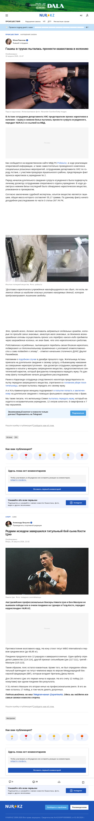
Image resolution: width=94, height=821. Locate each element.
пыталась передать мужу (61, 398)
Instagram (78, 503)
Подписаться (78, 413)
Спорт (8, 517)
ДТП (49, 21)
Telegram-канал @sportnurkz (48, 694)
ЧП (44, 21)
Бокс (14, 517)
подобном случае (27, 359)
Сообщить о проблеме (56, 807)
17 (12, 739)
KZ (81, 15)
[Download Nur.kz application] (47, 6)
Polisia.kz (62, 163)
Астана (9, 437)
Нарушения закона (33, 21)
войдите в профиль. (19, 480)
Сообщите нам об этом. (43, 426)
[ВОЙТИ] (87, 15)
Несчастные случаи (61, 21)
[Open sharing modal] (59, 781)
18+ (16, 437)
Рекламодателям (79, 807)
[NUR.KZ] (47, 15)
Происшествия (13, 21)
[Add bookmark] (83, 782)
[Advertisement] (47, 142)
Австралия (10, 718)
